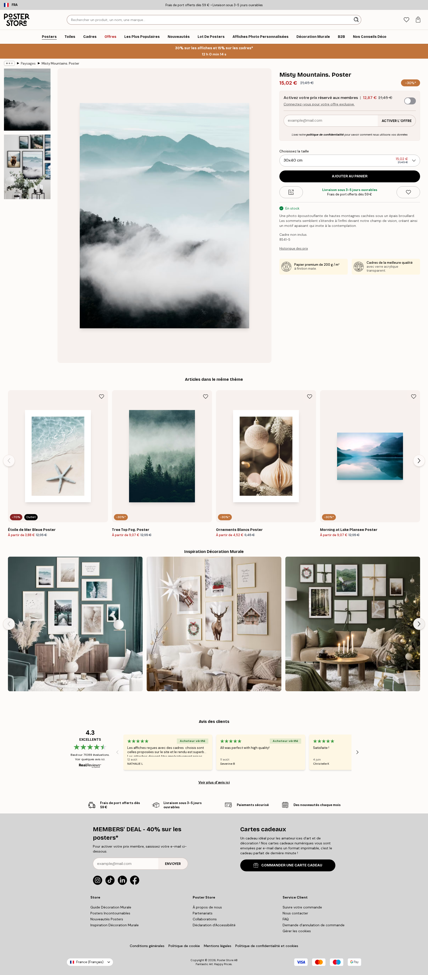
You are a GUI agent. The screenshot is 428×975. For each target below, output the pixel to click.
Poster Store (225, 960)
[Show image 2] (27, 167)
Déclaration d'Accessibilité (214, 925)
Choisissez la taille (294, 151)
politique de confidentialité (325, 134)
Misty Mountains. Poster (60, 63)
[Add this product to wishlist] (408, 192)
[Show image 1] (27, 100)
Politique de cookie (184, 946)
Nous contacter (295, 913)
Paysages (28, 63)
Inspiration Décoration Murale (114, 925)
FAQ (286, 919)
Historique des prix (293, 248)
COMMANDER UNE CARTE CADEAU (291, 865)
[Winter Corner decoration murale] (214, 624)
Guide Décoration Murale (110, 907)
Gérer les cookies (297, 931)
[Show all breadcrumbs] (9, 63)
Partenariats (203, 913)
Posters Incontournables (110, 913)
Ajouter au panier (350, 176)
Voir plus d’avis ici (214, 782)
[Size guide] (291, 192)
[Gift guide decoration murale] (352, 624)
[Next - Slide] (419, 461)
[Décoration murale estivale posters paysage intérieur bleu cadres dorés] (75, 624)
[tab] (406, 20)
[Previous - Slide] (9, 461)
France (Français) (90, 962)
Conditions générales (147, 946)
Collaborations (205, 919)
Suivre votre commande (302, 907)
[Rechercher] (356, 20)
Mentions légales (217, 946)
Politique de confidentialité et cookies (266, 946)
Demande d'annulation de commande (314, 925)
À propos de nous (207, 907)
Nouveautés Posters (106, 919)
